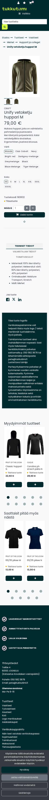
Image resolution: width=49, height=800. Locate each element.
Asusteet (7, 712)
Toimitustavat (9, 740)
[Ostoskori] (30, 3)
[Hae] (5, 27)
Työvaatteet (9, 708)
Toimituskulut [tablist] (24, 257)
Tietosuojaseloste (11, 747)
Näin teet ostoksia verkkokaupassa (20, 733)
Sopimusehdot (9, 737)
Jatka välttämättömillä (24, 777)
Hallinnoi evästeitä (24, 785)
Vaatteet (7, 705)
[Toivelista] (24, 3)
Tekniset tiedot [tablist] (24, 246)
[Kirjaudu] (18, 3)
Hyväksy (24, 769)
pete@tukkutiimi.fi (18, 682)
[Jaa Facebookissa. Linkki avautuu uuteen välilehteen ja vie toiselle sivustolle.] (9, 300)
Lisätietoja (24, 792)
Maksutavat (8, 743)
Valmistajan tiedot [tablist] (24, 251)
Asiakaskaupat (10, 722)
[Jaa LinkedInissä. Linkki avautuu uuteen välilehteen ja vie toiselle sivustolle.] (21, 300)
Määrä (8, 208)
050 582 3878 (18, 679)
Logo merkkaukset (12, 718)
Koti (4, 715)
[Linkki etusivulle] (14, 8)
